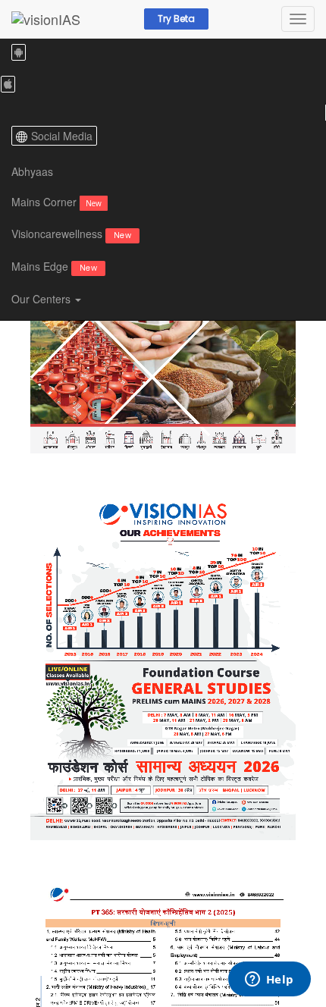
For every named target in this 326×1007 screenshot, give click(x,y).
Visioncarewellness (71, 233)
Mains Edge (54, 266)
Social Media (61, 135)
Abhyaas (32, 171)
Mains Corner (56, 201)
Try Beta (176, 18)
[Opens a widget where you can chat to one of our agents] (269, 980)
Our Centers (42, 298)
